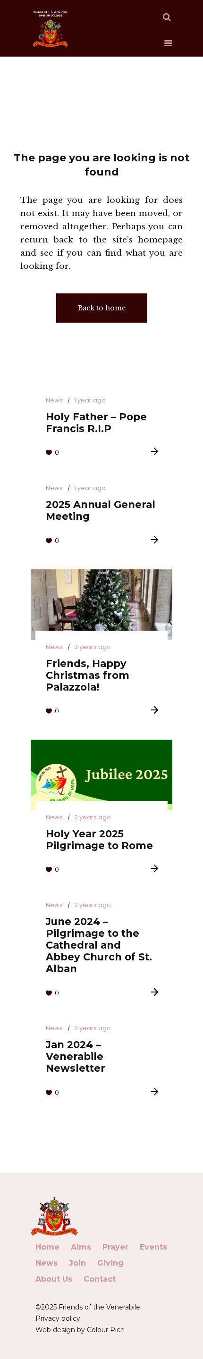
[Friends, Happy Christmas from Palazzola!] (101, 604)
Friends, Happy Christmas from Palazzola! (87, 675)
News (54, 400)
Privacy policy (57, 1318)
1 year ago (90, 400)
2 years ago (92, 646)
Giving (110, 1263)
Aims (81, 1246)
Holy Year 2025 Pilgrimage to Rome (99, 839)
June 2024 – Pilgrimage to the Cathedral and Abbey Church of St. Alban (99, 945)
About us (53, 1279)
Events (153, 1246)
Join (77, 1263)
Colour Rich (106, 1330)
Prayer (115, 1246)
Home (47, 1246)
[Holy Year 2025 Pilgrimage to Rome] (101, 775)
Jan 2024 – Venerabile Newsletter (75, 1056)
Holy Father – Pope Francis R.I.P (96, 422)
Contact (100, 1279)
